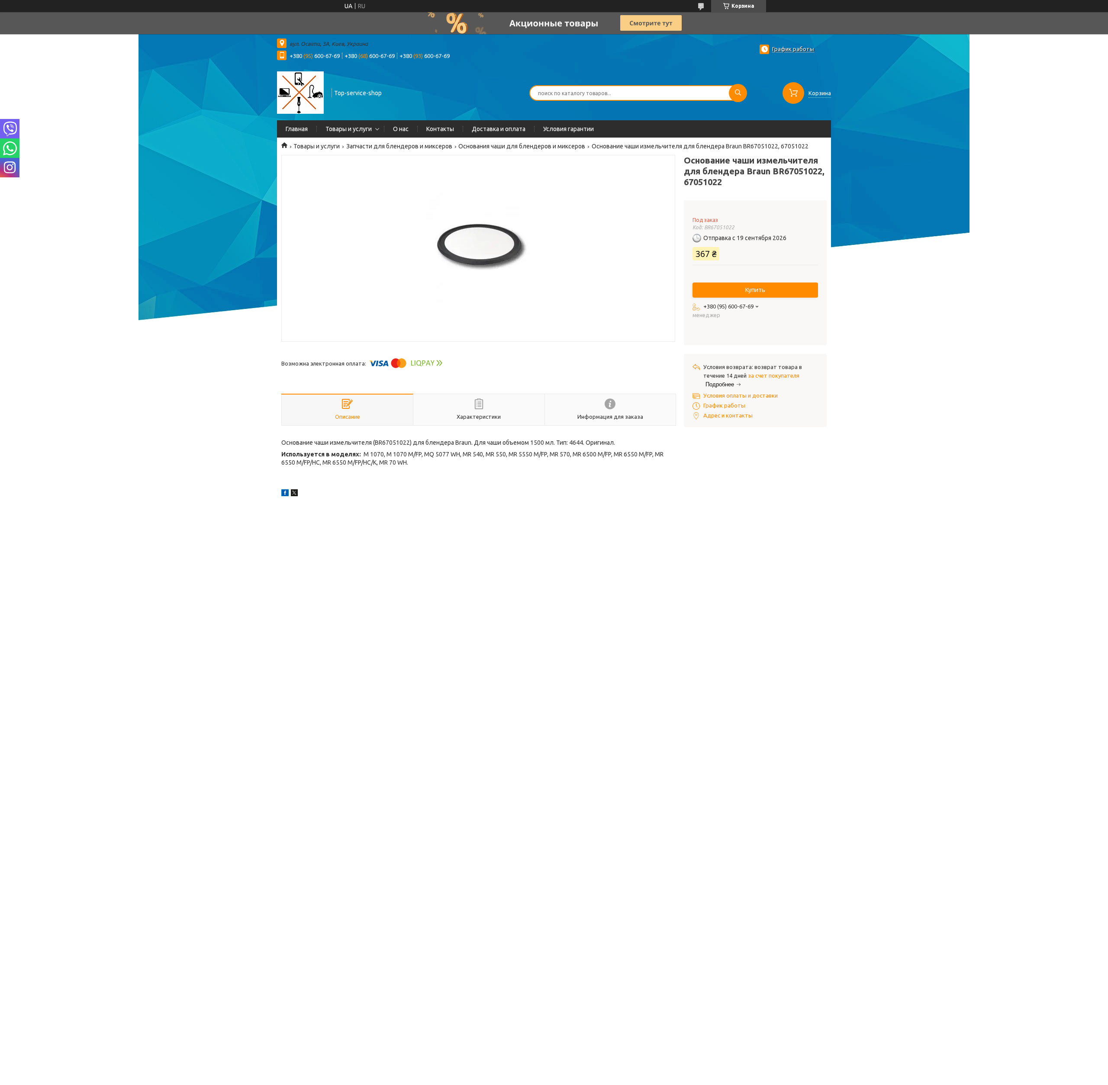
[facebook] (285, 494)
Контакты (440, 129)
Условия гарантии (568, 129)
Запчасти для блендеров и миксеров (399, 146)
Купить (755, 289)
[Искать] (738, 93)
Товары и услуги (348, 129)
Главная (297, 129)
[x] (294, 494)
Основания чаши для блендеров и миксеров (521, 146)
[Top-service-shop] (300, 92)
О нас (401, 129)
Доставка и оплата (498, 129)
